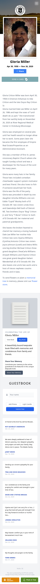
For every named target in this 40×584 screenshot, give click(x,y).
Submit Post (20, 409)
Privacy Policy (14, 575)
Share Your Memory (14, 373)
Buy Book (22, 340)
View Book (10, 340)
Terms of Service (26, 575)
